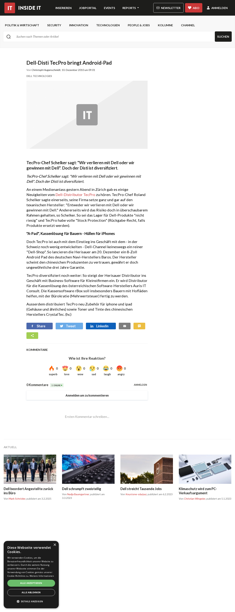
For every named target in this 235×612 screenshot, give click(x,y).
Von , (15, 498)
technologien (108, 25)
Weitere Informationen (42, 575)
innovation (78, 25)
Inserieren (63, 8)
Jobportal (88, 8)
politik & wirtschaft (22, 25)
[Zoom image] (87, 115)
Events (109, 8)
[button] (31, 601)
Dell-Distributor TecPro (75, 194)
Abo (196, 8)
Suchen (223, 36)
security (54, 25)
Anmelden (219, 8)
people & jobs (139, 25)
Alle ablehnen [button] (31, 592)
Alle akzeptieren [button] (31, 583)
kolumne (165, 25)
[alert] (31, 574)
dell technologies (39, 76)
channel (188, 25)
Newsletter (170, 8)
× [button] (54, 544)
